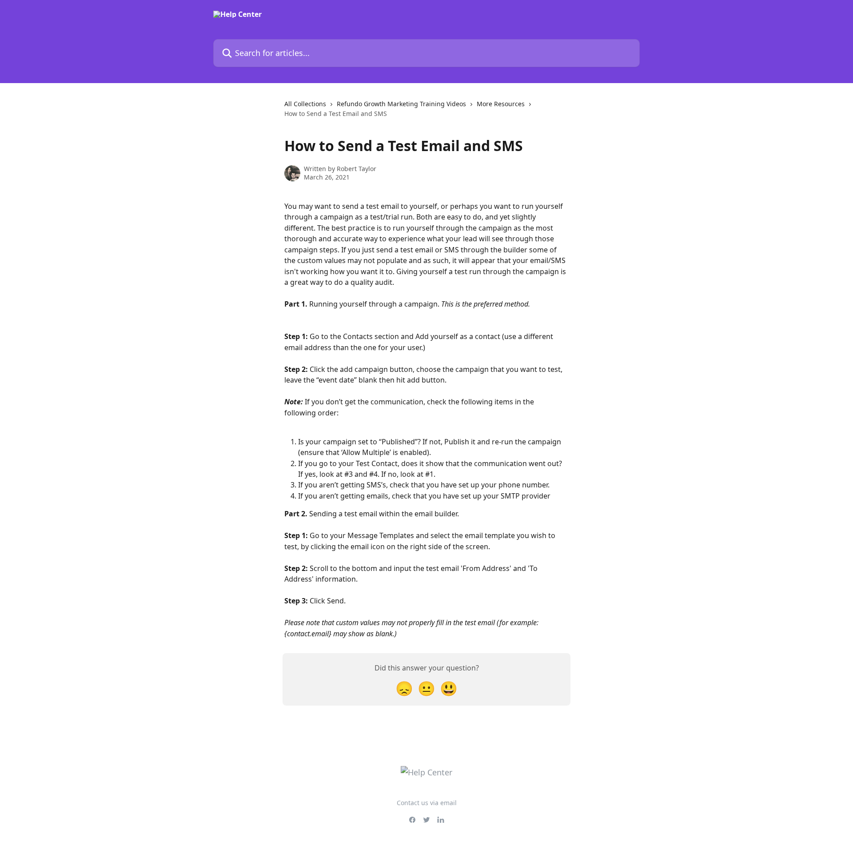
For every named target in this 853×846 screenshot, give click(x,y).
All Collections (305, 104)
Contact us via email (427, 802)
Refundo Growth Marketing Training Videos (401, 104)
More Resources (501, 104)
